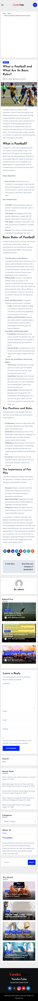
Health (22, 652)
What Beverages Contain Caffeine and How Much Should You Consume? (18, 916)
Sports (6, 62)
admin (10, 79)
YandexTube (19, 979)
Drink (7, 911)
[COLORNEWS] (7, 838)
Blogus (29, 995)
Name (5, 711)
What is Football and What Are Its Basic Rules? (17, 70)
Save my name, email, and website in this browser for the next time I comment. (17, 742)
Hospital (26, 931)
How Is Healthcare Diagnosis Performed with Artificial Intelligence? (16, 957)
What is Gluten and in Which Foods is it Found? (19, 777)
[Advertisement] (19, 37)
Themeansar (19, 998)
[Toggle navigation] (2, 5)
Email (5, 720)
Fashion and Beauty (11, 652)
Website (5, 729)
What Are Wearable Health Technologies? (16, 805)
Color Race (8, 658)
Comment (7, 683)
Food (7, 891)
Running (30, 652)
